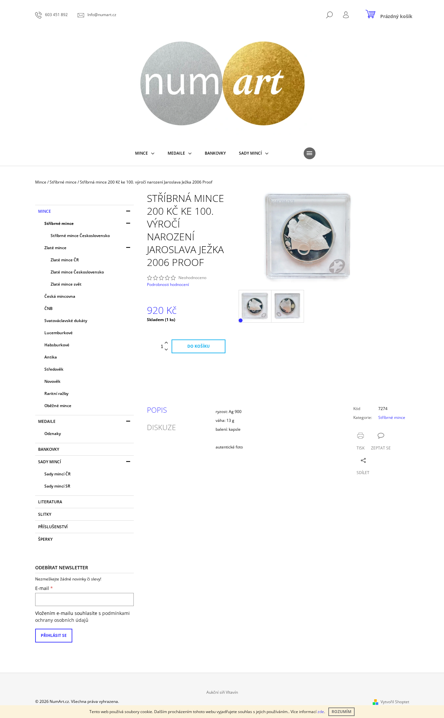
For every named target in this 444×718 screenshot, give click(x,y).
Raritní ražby (56, 393)
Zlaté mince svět (66, 284)
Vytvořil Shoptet (395, 702)
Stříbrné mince (59, 223)
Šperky (45, 539)
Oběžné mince (57, 405)
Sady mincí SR (57, 486)
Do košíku (198, 346)
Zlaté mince (55, 247)
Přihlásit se (54, 635)
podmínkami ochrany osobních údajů (82, 616)
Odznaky (52, 433)
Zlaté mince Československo (77, 272)
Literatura (50, 502)
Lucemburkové (58, 333)
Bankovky (48, 449)
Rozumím (341, 711)
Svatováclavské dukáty (65, 320)
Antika (50, 357)
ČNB (48, 308)
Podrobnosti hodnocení (168, 284)
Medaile (47, 421)
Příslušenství (53, 527)
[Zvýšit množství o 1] (166, 342)
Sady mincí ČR (57, 474)
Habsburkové (56, 345)
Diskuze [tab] (161, 427)
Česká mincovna (59, 296)
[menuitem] (145, 153)
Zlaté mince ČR (65, 260)
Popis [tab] (157, 410)
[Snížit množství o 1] (166, 349)
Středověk (53, 369)
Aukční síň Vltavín (222, 692)
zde (320, 711)
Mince (44, 211)
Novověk (52, 381)
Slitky (44, 514)
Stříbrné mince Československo (80, 235)
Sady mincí (49, 462)
